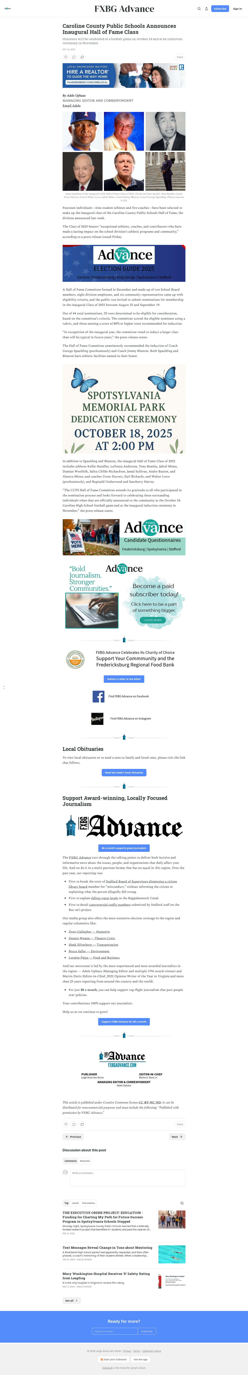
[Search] (199, 8)
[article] (124, 1225)
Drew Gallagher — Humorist (89, 931)
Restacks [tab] (85, 1160)
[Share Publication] (206, 8)
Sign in (237, 8)
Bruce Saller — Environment (89, 951)
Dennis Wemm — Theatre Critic (92, 938)
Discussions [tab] (88, 1203)
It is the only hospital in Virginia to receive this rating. (94, 1282)
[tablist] (77, 1161)
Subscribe (220, 8)
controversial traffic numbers (110, 904)
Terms (136, 1351)
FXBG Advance (80, 857)
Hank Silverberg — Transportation (93, 944)
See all (69, 1300)
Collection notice (151, 1351)
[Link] (58, 749)
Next (175, 1136)
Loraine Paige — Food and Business (94, 957)
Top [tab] (66, 1203)
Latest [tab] (75, 1203)
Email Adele (72, 105)
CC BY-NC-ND (150, 1102)
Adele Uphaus (84, 1259)
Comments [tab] (71, 1160)
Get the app (140, 1359)
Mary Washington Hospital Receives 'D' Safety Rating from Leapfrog (106, 1276)
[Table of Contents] (3, 687)
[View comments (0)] (74, 57)
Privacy (127, 1351)
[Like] (66, 57)
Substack (107, 1367)
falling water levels (104, 898)
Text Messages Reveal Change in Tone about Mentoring (107, 1247)
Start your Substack (115, 1359)
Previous (75, 1136)
